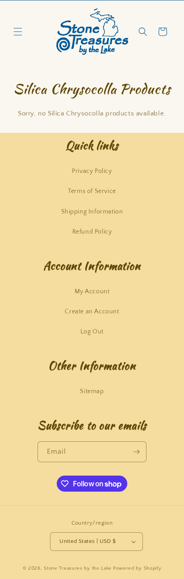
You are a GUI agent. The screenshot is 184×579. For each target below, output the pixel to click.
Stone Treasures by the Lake (78, 568)
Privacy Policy (92, 171)
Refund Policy (92, 231)
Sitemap (92, 391)
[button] (18, 31)
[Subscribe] (136, 451)
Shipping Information (92, 211)
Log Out (92, 331)
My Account (92, 291)
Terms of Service (92, 191)
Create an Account (92, 311)
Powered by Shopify (137, 568)
